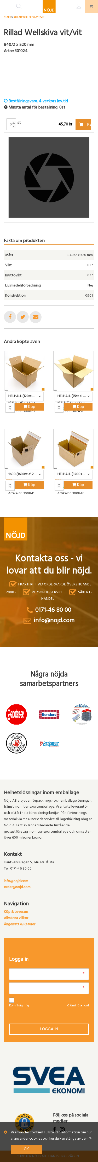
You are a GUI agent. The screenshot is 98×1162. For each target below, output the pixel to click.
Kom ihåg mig (19, 1005)
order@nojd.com (17, 887)
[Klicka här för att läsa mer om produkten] (24, 371)
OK (26, 1149)
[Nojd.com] (49, 6)
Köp (88, 125)
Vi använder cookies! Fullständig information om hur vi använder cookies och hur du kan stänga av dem (51, 1135)
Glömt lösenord (78, 1006)
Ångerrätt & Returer (19, 924)
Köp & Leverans (16, 912)
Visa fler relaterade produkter (34, 512)
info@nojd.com (16, 881)
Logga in (49, 1029)
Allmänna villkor (16, 918)
